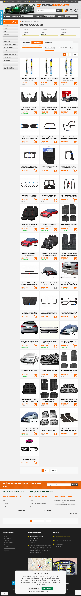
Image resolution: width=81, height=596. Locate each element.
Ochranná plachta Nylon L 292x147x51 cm (49, 225)
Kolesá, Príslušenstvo (10, 54)
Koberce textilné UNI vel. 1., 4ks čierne (49, 166)
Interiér (6, 25)
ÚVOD (5, 536)
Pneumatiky (7, 60)
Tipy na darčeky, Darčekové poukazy (9, 67)
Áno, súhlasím (47, 588)
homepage (23, 21)
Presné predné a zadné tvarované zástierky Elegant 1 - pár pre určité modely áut (29, 108)
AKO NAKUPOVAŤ (8, 538)
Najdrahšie (48, 42)
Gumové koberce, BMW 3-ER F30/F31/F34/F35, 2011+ (69, 371)
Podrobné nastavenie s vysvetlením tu (40, 591)
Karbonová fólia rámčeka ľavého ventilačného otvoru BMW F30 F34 (49, 137)
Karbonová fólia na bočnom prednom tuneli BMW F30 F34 (29, 283)
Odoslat (74, 485)
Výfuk (5, 38)
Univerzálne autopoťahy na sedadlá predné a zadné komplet (49, 254)
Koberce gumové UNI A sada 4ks (69, 225)
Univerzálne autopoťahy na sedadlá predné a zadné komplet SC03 (29, 225)
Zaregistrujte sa (74, 1)
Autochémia (7, 41)
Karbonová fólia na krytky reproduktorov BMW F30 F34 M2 (29, 312)
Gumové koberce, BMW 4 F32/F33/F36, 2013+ (49, 400)
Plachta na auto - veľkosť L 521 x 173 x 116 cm (29, 371)
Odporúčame (26, 42)
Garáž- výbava (7, 51)
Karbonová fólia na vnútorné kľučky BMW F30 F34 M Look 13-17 (29, 137)
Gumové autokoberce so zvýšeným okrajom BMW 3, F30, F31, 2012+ (49, 429)
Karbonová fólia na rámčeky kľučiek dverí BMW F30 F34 (69, 312)
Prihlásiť (66, 1)
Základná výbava (8, 47)
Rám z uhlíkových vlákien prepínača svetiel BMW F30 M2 (29, 166)
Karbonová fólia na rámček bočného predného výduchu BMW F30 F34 (69, 137)
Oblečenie (6, 64)
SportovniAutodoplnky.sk (53, 6)
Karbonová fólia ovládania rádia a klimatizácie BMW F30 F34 (49, 312)
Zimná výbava (7, 57)
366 (42, 521)
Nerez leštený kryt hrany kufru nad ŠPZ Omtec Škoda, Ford (69, 283)
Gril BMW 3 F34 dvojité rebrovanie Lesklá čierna (29, 458)
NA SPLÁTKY (6, 544)
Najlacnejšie (37, 42)
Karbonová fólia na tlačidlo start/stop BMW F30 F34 (69, 166)
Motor (5, 31)
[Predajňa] (65, 566)
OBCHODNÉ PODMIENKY (9, 548)
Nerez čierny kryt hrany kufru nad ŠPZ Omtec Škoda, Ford (29, 342)
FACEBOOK (6, 550)
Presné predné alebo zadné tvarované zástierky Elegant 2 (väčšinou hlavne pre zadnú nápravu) (49, 108)
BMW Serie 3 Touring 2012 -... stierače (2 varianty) (29, 79)
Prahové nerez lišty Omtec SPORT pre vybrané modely (49, 342)
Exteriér (6, 28)
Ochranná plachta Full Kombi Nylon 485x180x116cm (29, 429)
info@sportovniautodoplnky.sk (38, 1)
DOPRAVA (6, 546)
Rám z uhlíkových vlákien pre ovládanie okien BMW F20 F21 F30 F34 (69, 196)
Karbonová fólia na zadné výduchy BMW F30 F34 (49, 196)
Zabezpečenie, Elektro (10, 44)
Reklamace (6, 552)
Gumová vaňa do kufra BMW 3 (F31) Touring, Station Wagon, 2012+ (69, 400)
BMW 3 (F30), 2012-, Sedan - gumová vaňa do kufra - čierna (29, 400)
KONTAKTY (6, 540)
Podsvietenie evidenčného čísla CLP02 (69, 108)
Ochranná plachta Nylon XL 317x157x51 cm (29, 254)
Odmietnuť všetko (33, 588)
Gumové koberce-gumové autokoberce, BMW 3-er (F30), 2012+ (69, 429)
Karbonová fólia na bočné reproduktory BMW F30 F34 (29, 196)
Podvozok (6, 35)
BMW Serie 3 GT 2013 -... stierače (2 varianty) (68, 79)
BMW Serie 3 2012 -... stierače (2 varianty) (49, 79)
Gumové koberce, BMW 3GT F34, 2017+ (49, 371)
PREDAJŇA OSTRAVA (8, 542)
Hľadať (59, 10)
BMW (28, 21)
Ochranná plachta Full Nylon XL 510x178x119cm (69, 342)
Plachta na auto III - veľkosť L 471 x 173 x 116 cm (49, 283)
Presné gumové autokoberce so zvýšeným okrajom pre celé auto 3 (69, 254)
